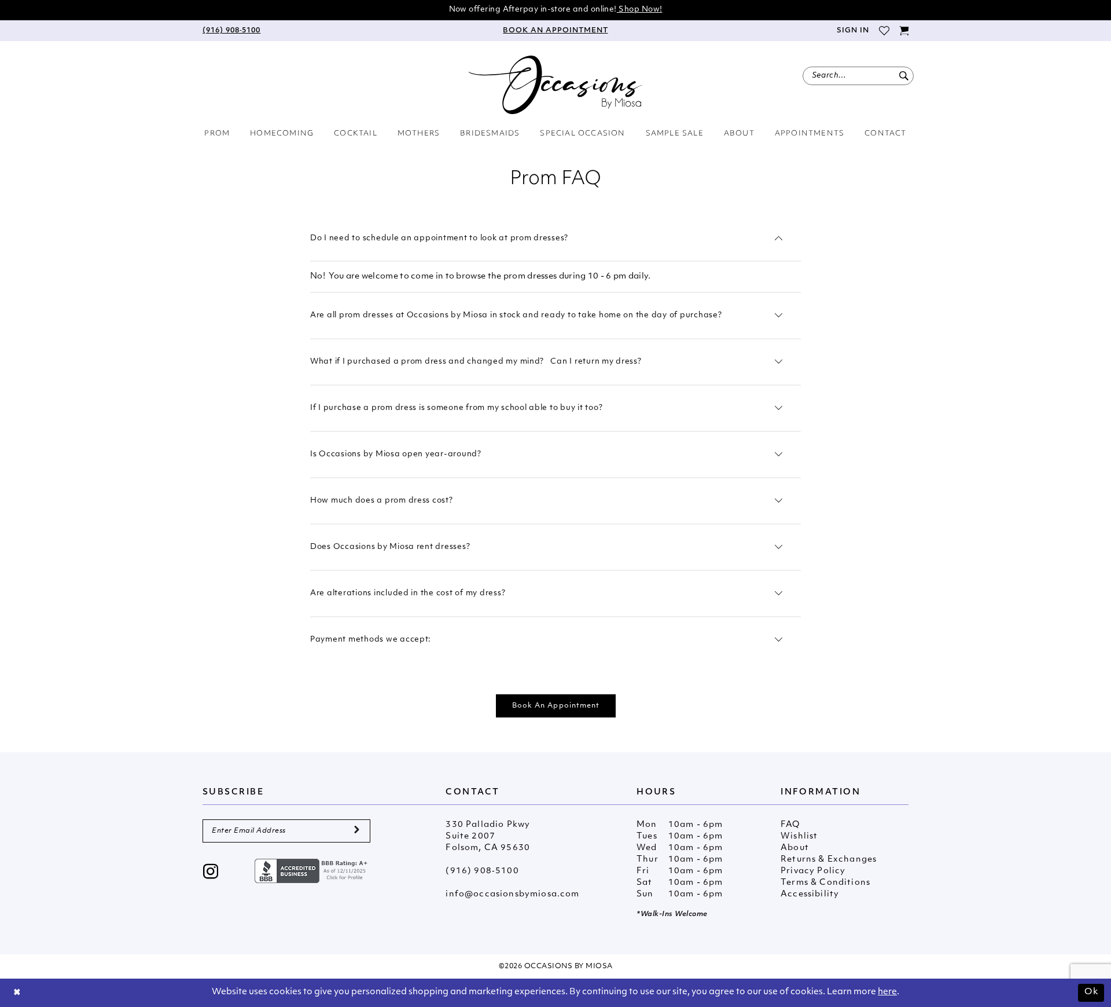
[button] (852, 30)
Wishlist (799, 836)
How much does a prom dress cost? (381, 500)
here (887, 992)
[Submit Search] (903, 76)
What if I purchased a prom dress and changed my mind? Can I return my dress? (476, 361)
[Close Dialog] (17, 993)
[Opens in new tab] (312, 870)
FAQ (790, 825)
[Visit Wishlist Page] (884, 30)
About (795, 848)
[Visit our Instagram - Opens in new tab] (211, 873)
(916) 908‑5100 (482, 871)
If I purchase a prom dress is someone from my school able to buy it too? (456, 408)
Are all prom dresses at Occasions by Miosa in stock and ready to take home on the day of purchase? (516, 315)
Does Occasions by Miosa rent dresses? (390, 547)
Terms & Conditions (825, 882)
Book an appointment (556, 705)
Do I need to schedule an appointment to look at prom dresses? (439, 238)
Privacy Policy (813, 871)
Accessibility (810, 894)
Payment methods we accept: (370, 639)
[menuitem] (231, 30)
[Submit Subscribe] (356, 831)
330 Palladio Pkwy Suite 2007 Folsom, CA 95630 (488, 836)
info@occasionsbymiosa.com (512, 894)
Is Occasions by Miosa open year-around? (395, 454)
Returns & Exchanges (829, 859)
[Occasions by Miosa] (555, 85)
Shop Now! (640, 9)
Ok (1091, 992)
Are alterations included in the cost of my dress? (407, 593)
